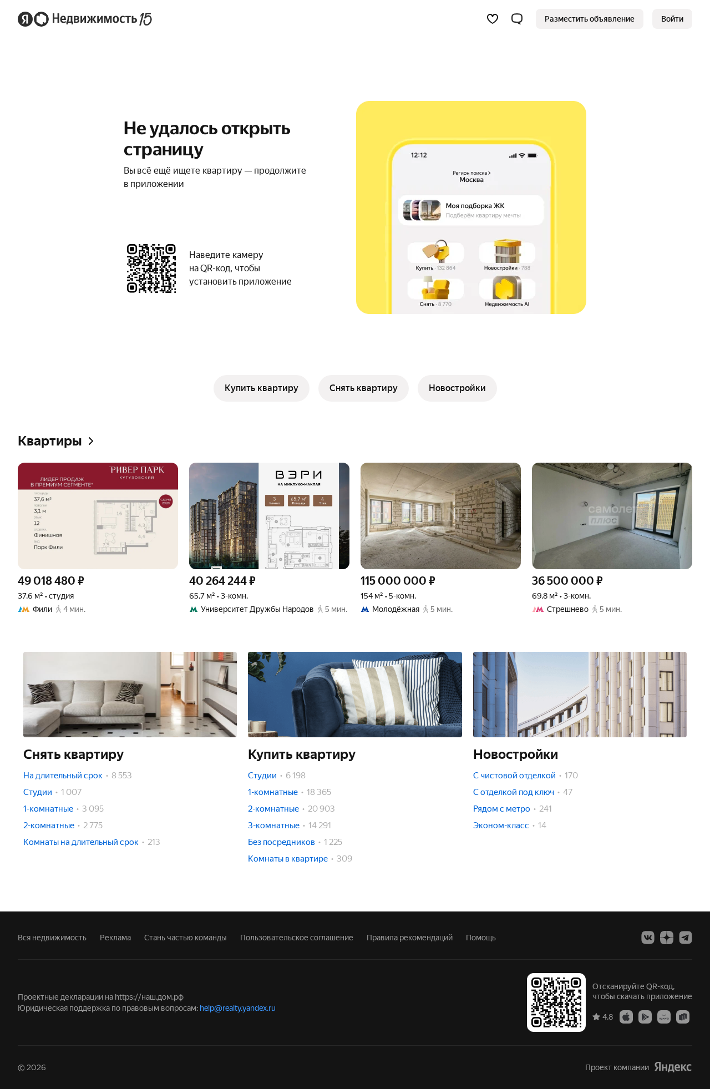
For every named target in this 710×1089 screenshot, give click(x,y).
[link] (672, 19)
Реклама (115, 937)
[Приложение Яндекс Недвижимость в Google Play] (645, 1016)
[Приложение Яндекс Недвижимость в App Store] (626, 1016)
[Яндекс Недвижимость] (86, 19)
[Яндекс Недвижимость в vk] (648, 937)
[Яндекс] (672, 1067)
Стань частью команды (185, 937)
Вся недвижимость (52, 937)
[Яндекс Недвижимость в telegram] (685, 937)
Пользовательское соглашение (296, 937)
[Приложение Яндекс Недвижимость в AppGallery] (664, 1016)
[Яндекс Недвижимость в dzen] (666, 937)
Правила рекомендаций (410, 937)
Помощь (481, 937)
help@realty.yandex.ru (238, 1008)
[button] (517, 19)
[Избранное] (493, 19)
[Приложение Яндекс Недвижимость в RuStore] (682, 1016)
